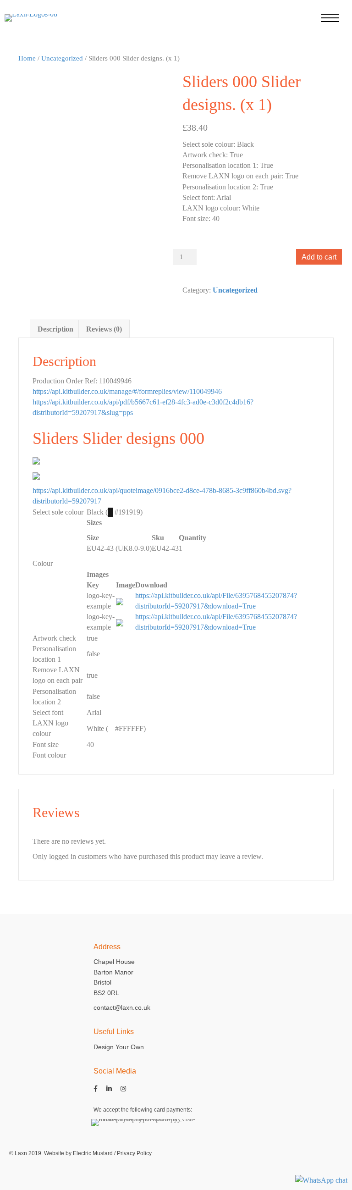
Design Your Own (119, 1047)
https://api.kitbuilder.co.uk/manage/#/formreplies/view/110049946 (127, 391)
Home (27, 58)
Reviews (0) (104, 329)
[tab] (55, 329)
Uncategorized (62, 58)
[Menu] (330, 18)
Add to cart (319, 257)
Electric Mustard (93, 1153)
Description (55, 329)
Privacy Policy (134, 1153)
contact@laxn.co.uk (122, 1007)
